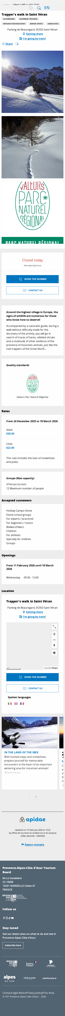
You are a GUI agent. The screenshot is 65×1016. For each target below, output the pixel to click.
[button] (39, 8)
